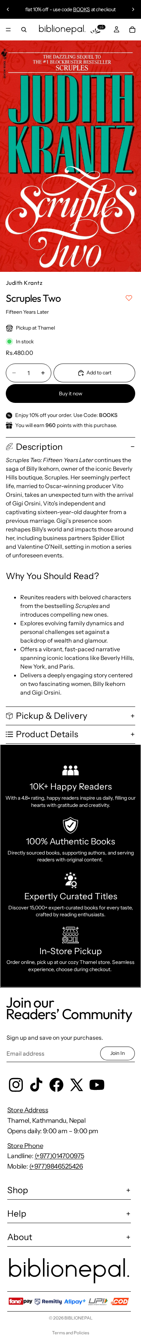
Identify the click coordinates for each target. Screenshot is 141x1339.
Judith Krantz (24, 282)
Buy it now (70, 393)
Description (39, 447)
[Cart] (132, 30)
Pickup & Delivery (51, 715)
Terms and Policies (70, 1332)
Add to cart (98, 372)
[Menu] (8, 29)
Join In (117, 1053)
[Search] (24, 30)
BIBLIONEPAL (78, 1318)
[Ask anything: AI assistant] (97, 30)
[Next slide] (133, 9)
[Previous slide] (8, 9)
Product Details (47, 734)
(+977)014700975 (59, 1156)
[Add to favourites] (129, 298)
